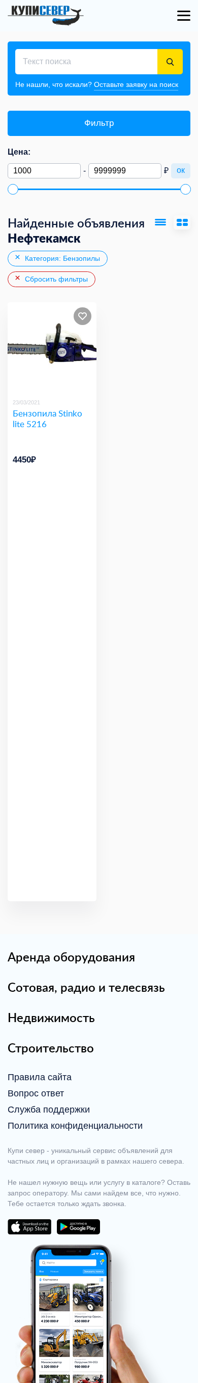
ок (181, 170)
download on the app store (29, 1226)
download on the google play (78, 1226)
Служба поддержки (49, 1109)
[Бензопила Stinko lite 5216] (52, 346)
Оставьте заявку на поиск (136, 84)
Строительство (51, 1047)
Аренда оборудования (71, 956)
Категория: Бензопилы (61, 258)
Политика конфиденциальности (75, 1126)
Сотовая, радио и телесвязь (86, 987)
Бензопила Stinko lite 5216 (47, 419)
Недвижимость (51, 1017)
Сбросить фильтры (55, 279)
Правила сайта (40, 1077)
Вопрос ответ (36, 1093)
